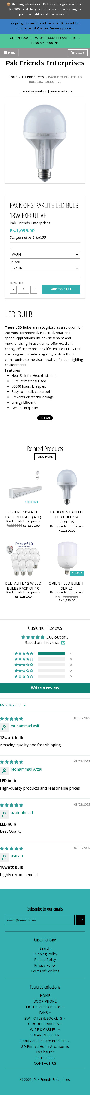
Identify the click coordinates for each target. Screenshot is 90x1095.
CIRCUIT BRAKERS (43, 1024)
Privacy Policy (45, 966)
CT (11, 249)
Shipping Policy (45, 954)
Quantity (17, 283)
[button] (24, 653)
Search (45, 949)
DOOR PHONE (45, 1002)
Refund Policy (45, 960)
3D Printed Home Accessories (45, 1047)
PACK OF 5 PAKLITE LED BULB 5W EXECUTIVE (67, 517)
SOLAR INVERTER (45, 1035)
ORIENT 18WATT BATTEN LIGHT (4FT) (23, 514)
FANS (43, 1013)
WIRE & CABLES (43, 1030)
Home (12, 77)
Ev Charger (45, 1052)
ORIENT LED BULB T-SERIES (67, 585)
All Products (33, 77)
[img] (11, 718)
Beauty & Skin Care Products (43, 1041)
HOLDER (15, 262)
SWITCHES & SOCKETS (43, 1019)
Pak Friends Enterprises (45, 64)
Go (81, 919)
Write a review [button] (45, 687)
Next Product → (61, 91)
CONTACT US (45, 1064)
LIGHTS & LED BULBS (43, 1007)
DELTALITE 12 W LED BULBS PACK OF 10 (23, 585)
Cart (80, 53)
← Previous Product (32, 91)
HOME (45, 996)
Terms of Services (45, 972)
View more (45, 456)
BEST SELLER (45, 1058)
